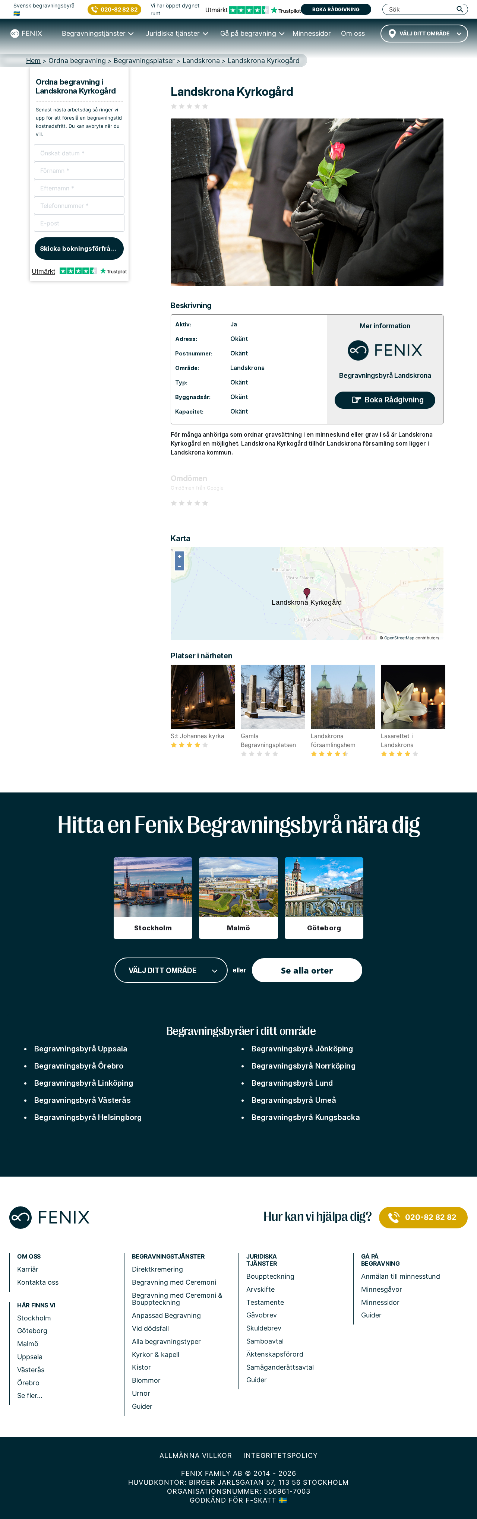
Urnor (141, 1393)
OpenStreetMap (399, 637)
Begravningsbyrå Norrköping (304, 1065)
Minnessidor (380, 1302)
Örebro (28, 1383)
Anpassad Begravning (166, 1315)
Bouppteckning (270, 1276)
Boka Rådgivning (394, 399)
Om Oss (29, 1256)
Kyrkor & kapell (155, 1354)
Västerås (30, 1370)
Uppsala (29, 1357)
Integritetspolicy (280, 1455)
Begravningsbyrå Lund (292, 1083)
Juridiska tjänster (261, 1260)
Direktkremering (157, 1269)
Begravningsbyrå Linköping (83, 1083)
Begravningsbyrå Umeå (294, 1100)
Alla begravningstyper (166, 1341)
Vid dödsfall (150, 1328)
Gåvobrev (261, 1315)
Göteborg (32, 1331)
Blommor (146, 1380)
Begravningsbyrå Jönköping (302, 1048)
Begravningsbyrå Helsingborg (88, 1117)
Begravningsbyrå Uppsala (81, 1048)
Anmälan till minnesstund (400, 1276)
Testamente (265, 1302)
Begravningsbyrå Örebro (78, 1065)
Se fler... (29, 1395)
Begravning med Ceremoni (174, 1282)
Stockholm (34, 1318)
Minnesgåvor (381, 1289)
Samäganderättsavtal (280, 1367)
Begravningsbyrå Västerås (82, 1100)
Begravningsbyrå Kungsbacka (306, 1117)
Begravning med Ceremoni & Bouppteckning (177, 1299)
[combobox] (424, 33)
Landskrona (247, 367)
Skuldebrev (263, 1328)
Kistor (141, 1367)
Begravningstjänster (168, 1256)
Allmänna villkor (195, 1455)
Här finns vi (36, 1305)
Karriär (27, 1269)
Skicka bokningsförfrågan (81, 248)
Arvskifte (260, 1289)
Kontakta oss (38, 1282)
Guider (142, 1406)
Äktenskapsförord (274, 1354)
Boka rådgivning (336, 9)
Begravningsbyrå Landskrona (385, 375)
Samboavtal (265, 1341)
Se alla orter (307, 970)
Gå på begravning (380, 1260)
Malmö (27, 1344)
